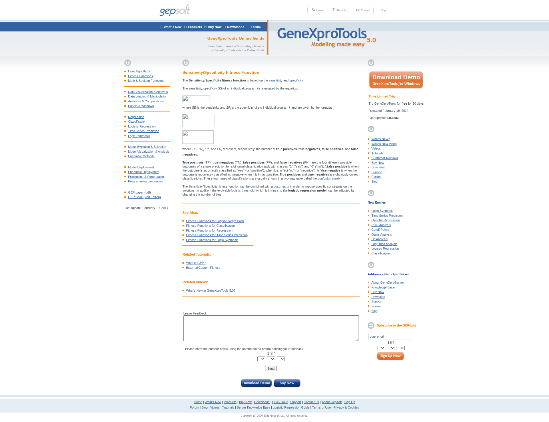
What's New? (380, 139)
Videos (376, 148)
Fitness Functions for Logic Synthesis (212, 240)
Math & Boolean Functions (146, 80)
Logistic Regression (142, 126)
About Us (342, 10)
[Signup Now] (391, 356)
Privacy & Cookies (346, 407)
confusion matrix (329, 178)
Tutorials (377, 153)
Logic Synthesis (139, 136)
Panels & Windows (141, 106)
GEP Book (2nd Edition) (144, 197)
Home (319, 10)
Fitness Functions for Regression (209, 230)
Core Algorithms (139, 71)
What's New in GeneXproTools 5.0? (210, 290)
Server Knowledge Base (253, 407)
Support (376, 172)
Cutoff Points (380, 229)
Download (378, 167)
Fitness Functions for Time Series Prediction (217, 235)
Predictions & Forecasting (146, 176)
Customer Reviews (384, 158)
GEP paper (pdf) (139, 192)
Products (195, 27)
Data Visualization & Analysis (148, 91)
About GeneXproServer (387, 282)
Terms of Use (321, 407)
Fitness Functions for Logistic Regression (215, 221)
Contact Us (311, 402)
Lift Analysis (379, 239)
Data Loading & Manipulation (147, 96)
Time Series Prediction (143, 131)
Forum (256, 27)
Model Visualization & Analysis (149, 151)
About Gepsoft (332, 402)
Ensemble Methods (141, 156)
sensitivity (276, 80)
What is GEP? (196, 262)
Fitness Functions (140, 76)
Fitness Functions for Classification (210, 225)
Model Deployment (141, 167)
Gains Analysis (381, 234)
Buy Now (215, 27)
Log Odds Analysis (384, 244)
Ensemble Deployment (143, 172)
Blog (383, 10)
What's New (173, 27)
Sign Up (349, 402)
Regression (136, 117)
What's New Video (384, 144)
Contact (365, 10)
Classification (137, 121)
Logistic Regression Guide (291, 407)
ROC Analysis (381, 225)
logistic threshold (242, 190)
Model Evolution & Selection (147, 146)
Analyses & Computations (146, 101)
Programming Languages (145, 181)
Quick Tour (280, 402)
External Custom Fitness (203, 267)
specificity (296, 80)
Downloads (235, 27)
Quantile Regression (385, 220)
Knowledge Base (383, 287)
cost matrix (281, 186)
